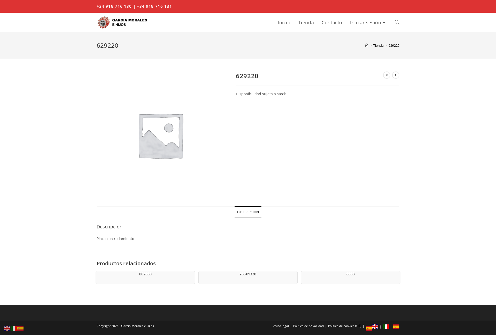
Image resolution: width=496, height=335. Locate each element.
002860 (145, 274)
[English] (7, 327)
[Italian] (14, 327)
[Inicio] (366, 45)
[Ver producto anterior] (386, 75)
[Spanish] (20, 327)
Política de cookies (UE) (344, 326)
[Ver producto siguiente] (395, 75)
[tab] (248, 212)
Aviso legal (281, 326)
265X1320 (247, 274)
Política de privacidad (308, 326)
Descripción (248, 212)
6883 (350, 274)
